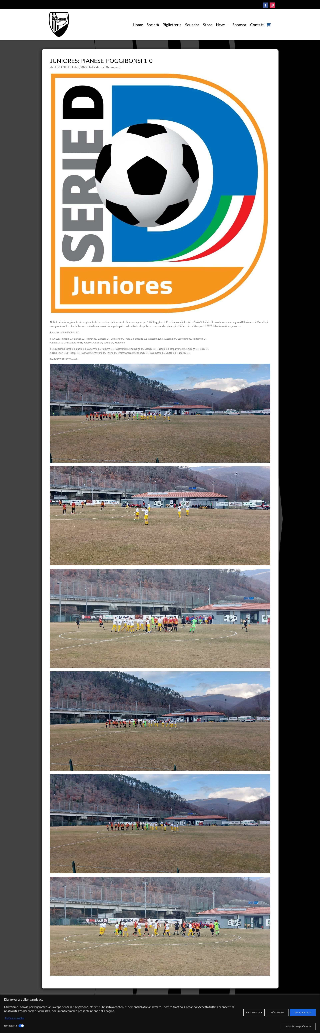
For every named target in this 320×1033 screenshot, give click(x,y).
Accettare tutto (303, 1012)
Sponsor (239, 24)
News (221, 24)
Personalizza (253, 1012)
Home (138, 24)
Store (207, 24)
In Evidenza (96, 67)
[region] (160, 1013)
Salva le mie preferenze (298, 1026)
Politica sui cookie (14, 1018)
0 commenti (113, 67)
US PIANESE (62, 67)
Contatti (257, 24)
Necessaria (10, 1025)
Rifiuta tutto (277, 1012)
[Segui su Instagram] (272, 5)
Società (153, 24)
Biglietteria (172, 24)
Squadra (192, 24)
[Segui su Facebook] (265, 5)
